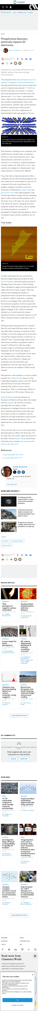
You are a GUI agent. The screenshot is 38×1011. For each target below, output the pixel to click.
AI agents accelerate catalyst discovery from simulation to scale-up (26, 524)
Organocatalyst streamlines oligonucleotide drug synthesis (27, 801)
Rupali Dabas (28, 810)
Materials (5, 541)
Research (5, 601)
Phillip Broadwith (7, 854)
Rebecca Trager (7, 815)
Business (24, 685)
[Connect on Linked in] (15, 949)
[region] (17, 991)
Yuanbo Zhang (20, 438)
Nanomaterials (18, 541)
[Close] (32, 975)
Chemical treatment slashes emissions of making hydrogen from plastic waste (26, 513)
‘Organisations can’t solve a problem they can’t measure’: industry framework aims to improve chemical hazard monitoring (28, 848)
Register (23, 759)
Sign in (13, 759)
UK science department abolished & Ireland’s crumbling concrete (26, 646)
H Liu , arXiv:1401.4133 (13, 455)
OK (17, 1000)
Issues (22, 937)
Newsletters (7, 12)
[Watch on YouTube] (28, 949)
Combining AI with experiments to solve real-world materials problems (25, 500)
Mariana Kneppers (25, 658)
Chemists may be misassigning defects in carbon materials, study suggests (9, 692)
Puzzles (30, 12)
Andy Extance (14, 50)
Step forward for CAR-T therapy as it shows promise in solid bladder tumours (27, 892)
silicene (10, 403)
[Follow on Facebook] (2, 949)
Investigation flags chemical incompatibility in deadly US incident (8, 844)
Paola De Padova (7, 397)
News (3, 34)
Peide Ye (30, 88)
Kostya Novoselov (8, 193)
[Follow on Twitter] (9, 949)
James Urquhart (6, 615)
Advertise (4, 941)
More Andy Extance (9, 491)
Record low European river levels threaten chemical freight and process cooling (28, 692)
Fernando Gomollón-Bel (8, 652)
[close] (36, 54)
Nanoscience (6, 545)
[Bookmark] (20, 63)
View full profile (12, 484)
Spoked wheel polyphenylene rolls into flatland (27, 607)
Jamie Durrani (25, 662)
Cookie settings (17, 1005)
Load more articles (19, 715)
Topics (3, 944)
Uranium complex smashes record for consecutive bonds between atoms (9, 892)
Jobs (14, 12)
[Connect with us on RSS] (35, 949)
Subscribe (4, 937)
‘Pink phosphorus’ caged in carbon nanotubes (9, 607)
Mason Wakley (27, 660)
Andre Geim (26, 190)
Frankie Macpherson (26, 903)
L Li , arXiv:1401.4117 (13, 458)
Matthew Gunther (26, 616)
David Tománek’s (7, 282)
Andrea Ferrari (16, 378)
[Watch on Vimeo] (22, 949)
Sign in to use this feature (27, 54)
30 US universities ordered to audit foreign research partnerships (7, 803)
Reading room (22, 12)
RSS (21, 944)
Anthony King (26, 703)
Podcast (24, 639)
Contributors (25, 941)
